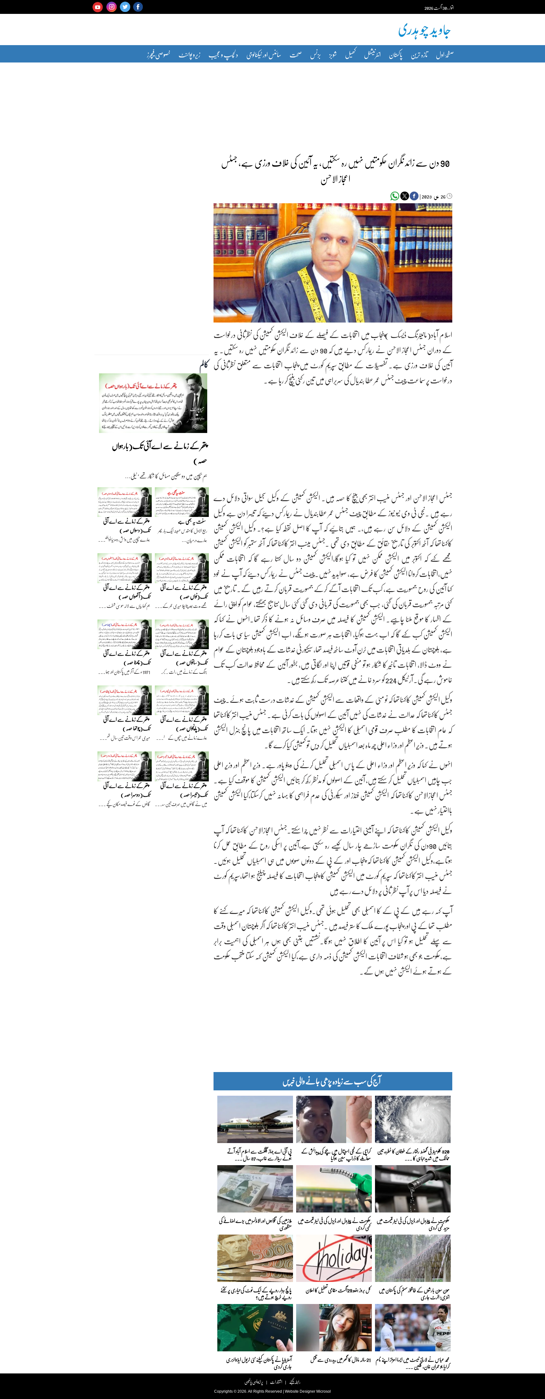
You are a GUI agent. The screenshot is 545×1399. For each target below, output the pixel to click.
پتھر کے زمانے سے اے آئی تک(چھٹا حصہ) (126, 658)
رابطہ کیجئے (295, 1382)
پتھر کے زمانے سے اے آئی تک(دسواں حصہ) (126, 525)
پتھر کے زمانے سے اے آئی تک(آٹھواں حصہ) (126, 592)
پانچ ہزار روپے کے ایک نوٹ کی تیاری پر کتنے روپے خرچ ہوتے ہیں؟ (256, 1293)
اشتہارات (276, 1382)
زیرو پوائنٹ (189, 54)
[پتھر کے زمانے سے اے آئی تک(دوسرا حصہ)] (124, 768)
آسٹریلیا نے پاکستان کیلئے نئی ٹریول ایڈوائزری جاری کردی (259, 1362)
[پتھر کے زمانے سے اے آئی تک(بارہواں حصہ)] (153, 405)
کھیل (350, 54)
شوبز (333, 54)
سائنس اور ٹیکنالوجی (263, 54)
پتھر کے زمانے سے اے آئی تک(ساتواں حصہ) (183, 658)
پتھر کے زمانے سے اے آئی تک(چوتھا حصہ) (126, 724)
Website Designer (300, 1391)
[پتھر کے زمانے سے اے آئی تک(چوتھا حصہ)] (124, 702)
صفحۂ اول (445, 54)
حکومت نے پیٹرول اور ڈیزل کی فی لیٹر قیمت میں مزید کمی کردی (413, 1223)
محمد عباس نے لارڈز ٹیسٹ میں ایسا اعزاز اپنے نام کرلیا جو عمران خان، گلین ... (412, 1362)
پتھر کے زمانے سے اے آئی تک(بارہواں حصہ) (159, 453)
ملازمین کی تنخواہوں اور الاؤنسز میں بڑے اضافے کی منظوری (255, 1223)
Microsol (323, 1391)
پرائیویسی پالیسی (253, 1382)
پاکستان (395, 54)
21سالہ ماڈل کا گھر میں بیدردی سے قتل (340, 1359)
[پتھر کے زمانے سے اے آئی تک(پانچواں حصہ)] (182, 702)
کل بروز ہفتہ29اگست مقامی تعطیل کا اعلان (338, 1290)
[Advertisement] (272, 105)
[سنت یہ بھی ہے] (182, 503)
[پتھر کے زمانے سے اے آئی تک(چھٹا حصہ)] (124, 636)
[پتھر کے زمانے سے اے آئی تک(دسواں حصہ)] (124, 503)
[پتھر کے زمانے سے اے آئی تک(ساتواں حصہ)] (182, 636)
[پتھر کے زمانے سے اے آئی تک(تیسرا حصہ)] (182, 768)
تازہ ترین (419, 54)
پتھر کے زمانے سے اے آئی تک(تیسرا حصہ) (183, 790)
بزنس (315, 54)
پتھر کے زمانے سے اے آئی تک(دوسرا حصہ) (126, 790)
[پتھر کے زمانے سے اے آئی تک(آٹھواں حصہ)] (124, 569)
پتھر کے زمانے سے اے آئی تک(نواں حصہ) (183, 592)
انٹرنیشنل (372, 54)
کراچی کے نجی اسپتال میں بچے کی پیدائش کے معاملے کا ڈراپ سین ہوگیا (336, 1154)
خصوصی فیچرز (158, 54)
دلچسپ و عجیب (223, 54)
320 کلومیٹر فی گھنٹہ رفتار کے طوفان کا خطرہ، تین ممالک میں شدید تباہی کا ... (413, 1154)
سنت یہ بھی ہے (192, 521)
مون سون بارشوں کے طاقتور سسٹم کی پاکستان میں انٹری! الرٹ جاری (414, 1293)
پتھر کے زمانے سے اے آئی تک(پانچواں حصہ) (183, 724)
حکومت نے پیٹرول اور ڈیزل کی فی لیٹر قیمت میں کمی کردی (334, 1223)
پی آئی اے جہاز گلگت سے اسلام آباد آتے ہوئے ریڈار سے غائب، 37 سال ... (259, 1154)
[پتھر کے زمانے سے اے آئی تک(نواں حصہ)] (182, 569)
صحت (296, 54)
